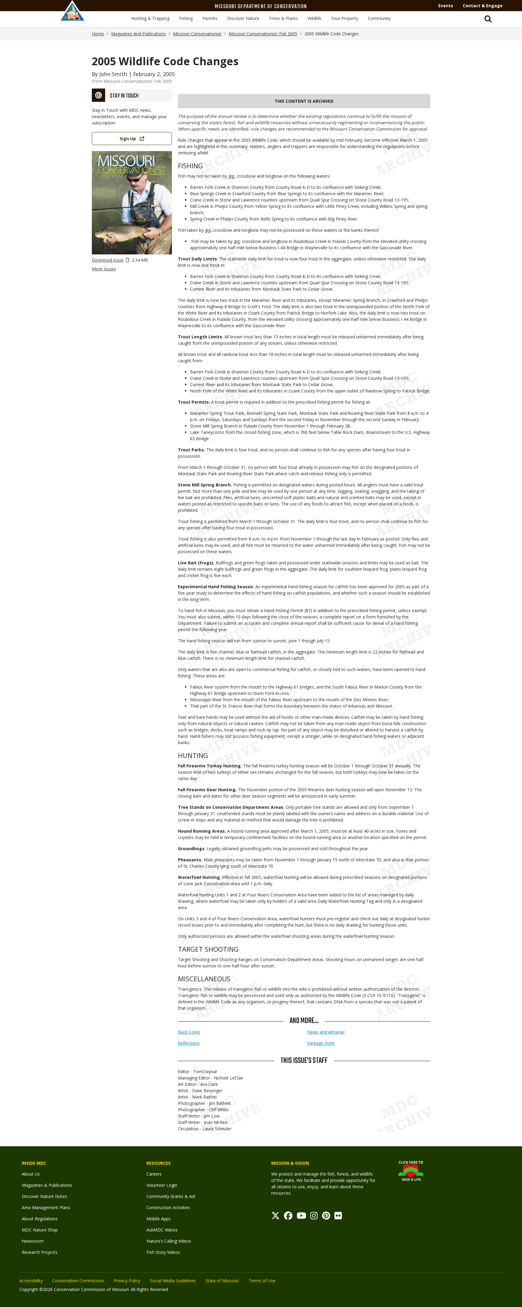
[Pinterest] (326, 1217)
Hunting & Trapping (150, 18)
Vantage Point (321, 1043)
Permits (210, 18)
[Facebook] (288, 1217)
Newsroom (33, 1241)
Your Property (344, 18)
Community (379, 18)
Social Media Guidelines (173, 1280)
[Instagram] (314, 1217)
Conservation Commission (78, 1280)
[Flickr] (338, 1217)
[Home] (72, 17)
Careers (154, 1174)
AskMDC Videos (162, 1230)
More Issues (104, 269)
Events (445, 5)
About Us (31, 1174)
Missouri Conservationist (197, 34)
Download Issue (108, 260)
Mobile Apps (159, 1218)
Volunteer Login (162, 1185)
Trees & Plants (283, 18)
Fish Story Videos (163, 1252)
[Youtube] (301, 1217)
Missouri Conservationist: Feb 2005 (263, 34)
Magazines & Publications (47, 1185)
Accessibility (31, 1280)
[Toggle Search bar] (488, 19)
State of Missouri (222, 1280)
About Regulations (40, 1218)
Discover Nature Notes (44, 1196)
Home (98, 34)
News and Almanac (326, 1032)
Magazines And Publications (138, 34)
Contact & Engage (483, 5)
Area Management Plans (46, 1207)
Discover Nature (243, 18)
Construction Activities (168, 1207)
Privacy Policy (127, 1280)
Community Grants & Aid (171, 1196)
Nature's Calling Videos (169, 1241)
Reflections (189, 1043)
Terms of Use (262, 1280)
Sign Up (128, 138)
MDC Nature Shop (40, 1230)
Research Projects (39, 1252)
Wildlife (314, 18)
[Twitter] (275, 1217)
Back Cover (189, 1032)
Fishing (186, 18)
